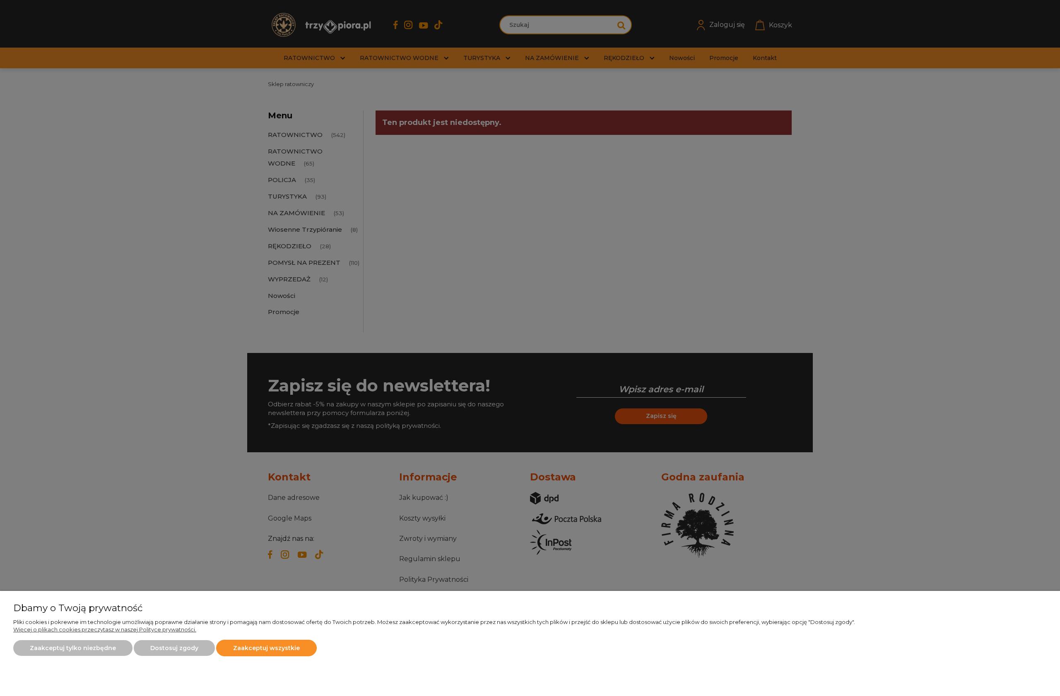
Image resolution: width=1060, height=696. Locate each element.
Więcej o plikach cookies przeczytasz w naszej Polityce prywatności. (104, 629)
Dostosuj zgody (174, 648)
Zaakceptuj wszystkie (266, 648)
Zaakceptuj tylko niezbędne (73, 648)
